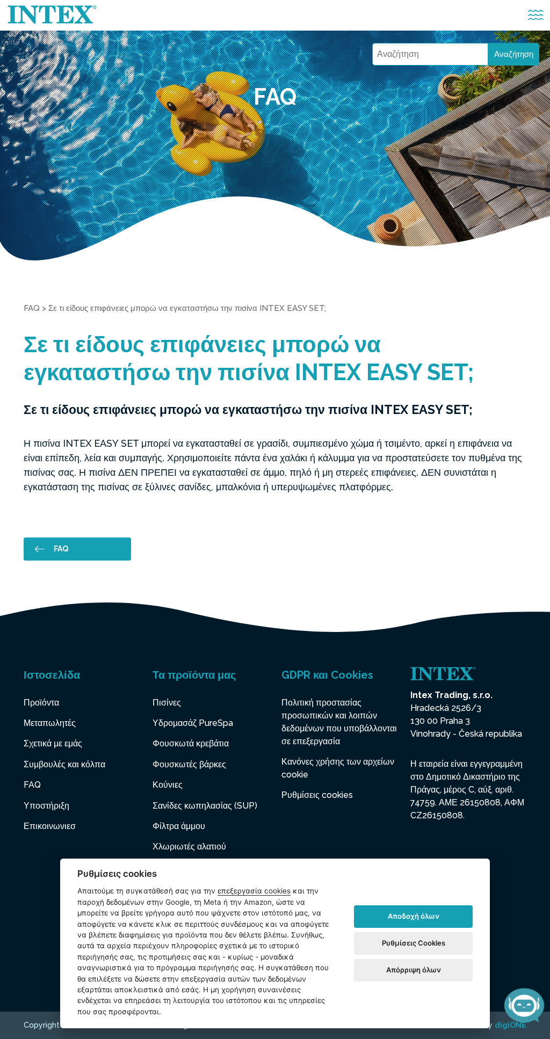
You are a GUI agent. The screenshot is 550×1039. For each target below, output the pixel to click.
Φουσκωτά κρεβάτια (191, 743)
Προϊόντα (41, 702)
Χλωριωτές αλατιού (189, 846)
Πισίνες (167, 702)
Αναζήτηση (513, 54)
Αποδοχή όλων (413, 916)
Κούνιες (168, 785)
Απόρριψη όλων (413, 969)
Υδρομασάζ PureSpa (193, 723)
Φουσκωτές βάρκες (189, 764)
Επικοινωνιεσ (50, 826)
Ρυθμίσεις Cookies (413, 943)
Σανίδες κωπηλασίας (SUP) (205, 806)
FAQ (32, 308)
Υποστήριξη (46, 806)
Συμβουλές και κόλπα (64, 764)
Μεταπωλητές (50, 723)
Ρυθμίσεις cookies (317, 795)
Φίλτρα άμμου (179, 826)
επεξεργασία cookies (254, 891)
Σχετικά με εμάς (53, 743)
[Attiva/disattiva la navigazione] (536, 15)
